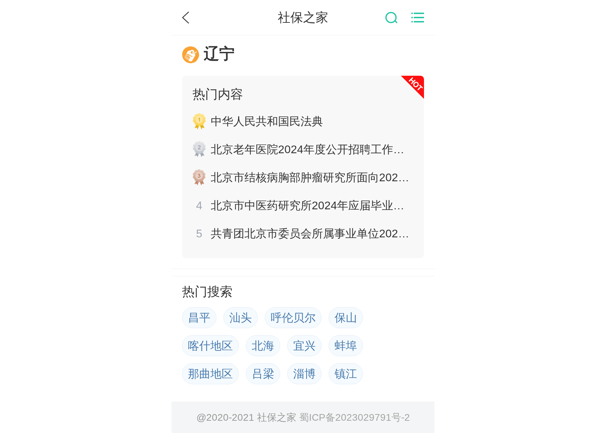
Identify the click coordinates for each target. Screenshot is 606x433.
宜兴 (304, 345)
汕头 (240, 317)
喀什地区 (210, 345)
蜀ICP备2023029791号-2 (354, 417)
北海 (263, 345)
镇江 (346, 373)
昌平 (199, 317)
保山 (346, 317)
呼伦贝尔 (293, 317)
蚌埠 (346, 345)
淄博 (304, 373)
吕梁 (263, 373)
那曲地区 (210, 373)
